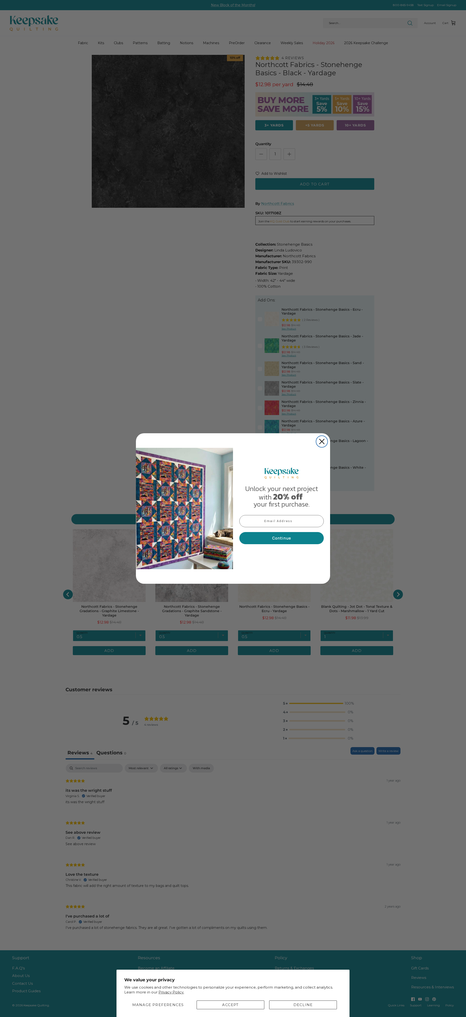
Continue (281, 538)
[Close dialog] (322, 441)
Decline (303, 1004)
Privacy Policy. (171, 992)
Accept (230, 1004)
